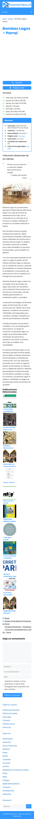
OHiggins (6, 780)
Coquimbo (7, 759)
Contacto (6, 720)
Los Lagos (6, 763)
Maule (10, 19)
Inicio (5, 19)
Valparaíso (7, 794)
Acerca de (7, 727)
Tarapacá (6, 787)
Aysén (5, 752)
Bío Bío (5, 756)
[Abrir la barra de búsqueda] (31, 12)
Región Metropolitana (11, 783)
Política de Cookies (10, 713)
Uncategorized (8, 790)
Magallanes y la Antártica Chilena (16, 770)
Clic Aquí (21, 136)
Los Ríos (6, 766)
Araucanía (7, 742)
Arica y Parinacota (10, 745)
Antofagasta (8, 738)
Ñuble (5, 777)
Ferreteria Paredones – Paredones (18, 627)
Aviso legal (7, 717)
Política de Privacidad (11, 710)
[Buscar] (28, 806)
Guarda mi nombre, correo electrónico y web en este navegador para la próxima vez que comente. (17, 685)
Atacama (6, 749)
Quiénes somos (9, 724)
